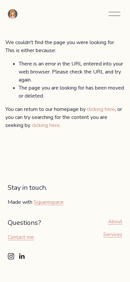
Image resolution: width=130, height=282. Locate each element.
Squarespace (49, 202)
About (115, 221)
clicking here (101, 109)
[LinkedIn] (21, 256)
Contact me (21, 237)
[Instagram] (11, 256)
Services (112, 234)
